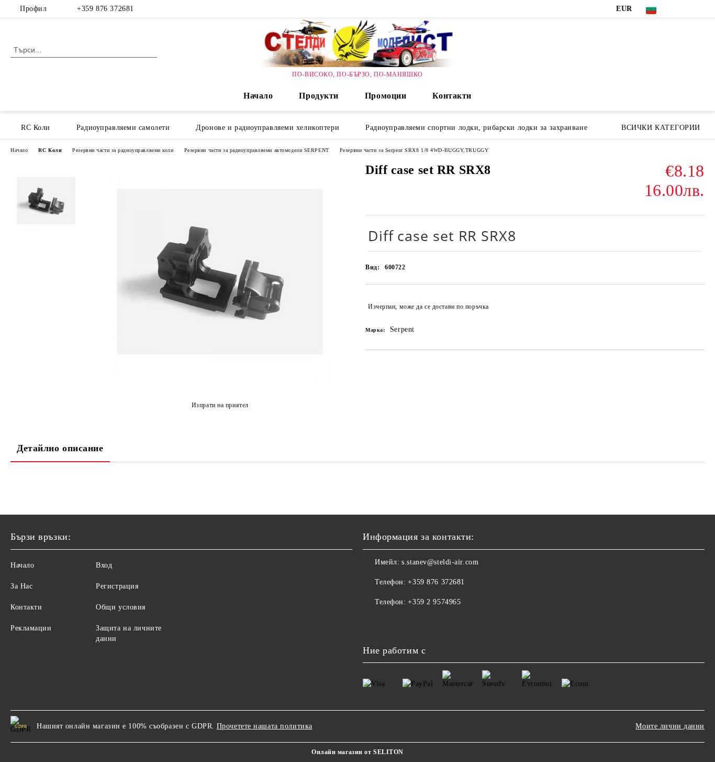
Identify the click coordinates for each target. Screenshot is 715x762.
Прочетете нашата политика (264, 726)
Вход (104, 565)
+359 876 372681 (105, 9)
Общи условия (121, 607)
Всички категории (660, 128)
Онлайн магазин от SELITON (357, 752)
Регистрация (117, 586)
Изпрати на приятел (220, 405)
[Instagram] (699, 9)
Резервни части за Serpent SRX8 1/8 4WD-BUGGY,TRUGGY (414, 150)
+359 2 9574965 (434, 602)
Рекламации (31, 628)
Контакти (451, 95)
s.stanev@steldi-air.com (439, 562)
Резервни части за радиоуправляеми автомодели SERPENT (256, 150)
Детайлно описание (60, 448)
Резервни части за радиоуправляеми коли (122, 150)
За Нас (21, 586)
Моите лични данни (670, 726)
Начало (258, 95)
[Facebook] (683, 9)
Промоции (385, 95)
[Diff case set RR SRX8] (220, 379)
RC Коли (50, 150)
